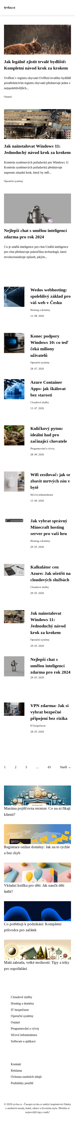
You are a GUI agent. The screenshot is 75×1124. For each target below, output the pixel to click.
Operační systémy (13, 181)
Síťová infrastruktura (41, 494)
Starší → (65, 767)
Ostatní (8, 96)
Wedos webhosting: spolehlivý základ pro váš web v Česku (50, 296)
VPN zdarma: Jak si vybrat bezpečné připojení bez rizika (49, 712)
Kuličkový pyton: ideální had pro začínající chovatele (48, 435)
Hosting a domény (40, 310)
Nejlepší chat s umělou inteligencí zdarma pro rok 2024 (50, 666)
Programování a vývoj (42, 448)
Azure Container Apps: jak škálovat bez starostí (48, 389)
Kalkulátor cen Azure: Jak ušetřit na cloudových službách (50, 573)
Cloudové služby (39, 402)
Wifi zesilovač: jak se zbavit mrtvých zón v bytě (50, 481)
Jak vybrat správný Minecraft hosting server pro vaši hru (48, 527)
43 (49, 767)
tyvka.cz (9, 7)
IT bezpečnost (38, 725)
